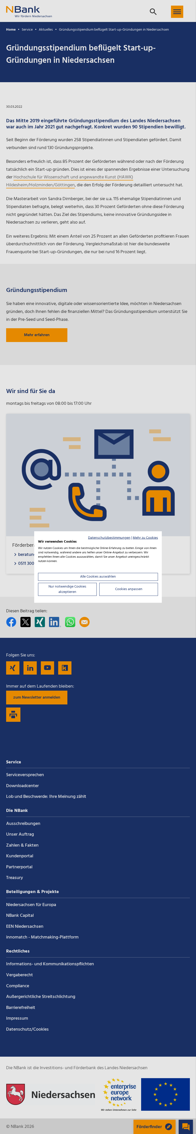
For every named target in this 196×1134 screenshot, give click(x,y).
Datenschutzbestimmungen (109, 538)
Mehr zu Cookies (145, 538)
